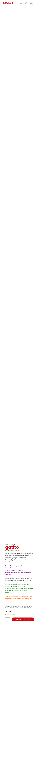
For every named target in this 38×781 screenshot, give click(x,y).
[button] (31, 3)
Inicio (7, 544)
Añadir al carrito (23, 619)
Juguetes (13, 544)
